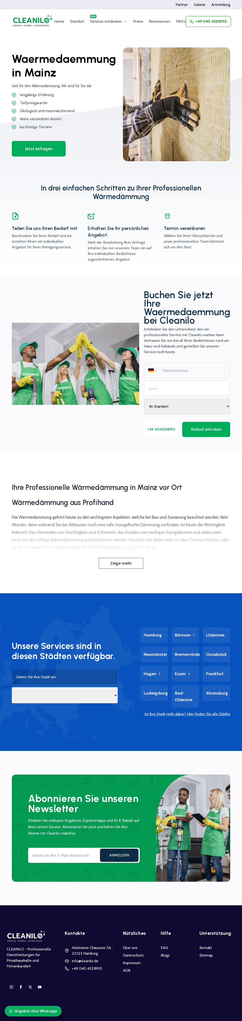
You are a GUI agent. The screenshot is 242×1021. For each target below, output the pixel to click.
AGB (126, 970)
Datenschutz (133, 955)
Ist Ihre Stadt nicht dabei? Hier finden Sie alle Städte (187, 714)
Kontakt (205, 947)
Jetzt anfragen (38, 148)
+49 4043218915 (161, 429)
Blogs (165, 955)
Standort (77, 21)
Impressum (132, 963)
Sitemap (206, 955)
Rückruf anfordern (206, 429)
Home (59, 21)
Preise (138, 21)
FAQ (164, 947)
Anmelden (119, 855)
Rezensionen (159, 21)
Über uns (130, 947)
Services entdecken (106, 21)
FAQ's (181, 21)
